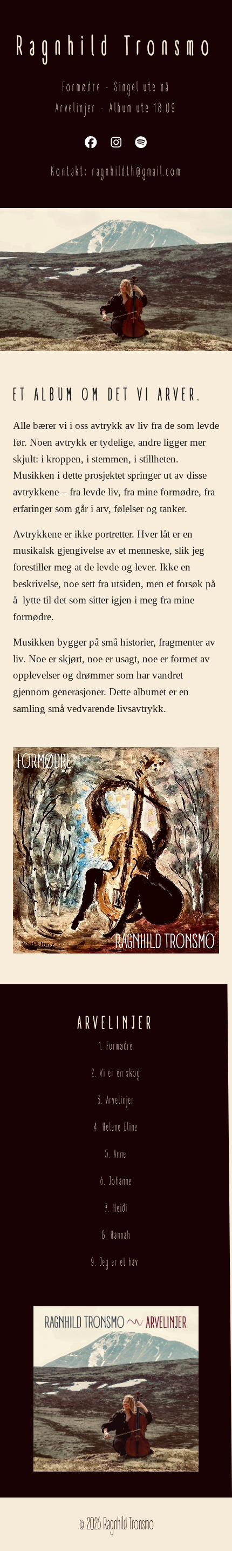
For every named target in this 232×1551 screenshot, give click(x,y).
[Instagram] (116, 142)
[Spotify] (141, 142)
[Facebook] (91, 142)
